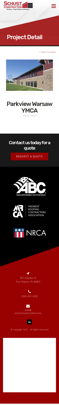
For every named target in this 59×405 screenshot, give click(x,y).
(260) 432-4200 (29, 296)
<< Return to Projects (47, 52)
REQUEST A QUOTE (29, 156)
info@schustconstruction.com (28, 311)
